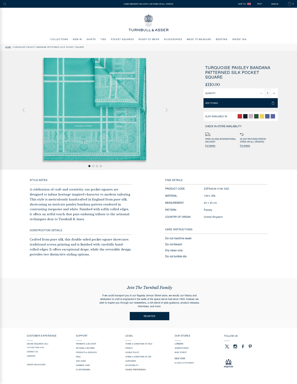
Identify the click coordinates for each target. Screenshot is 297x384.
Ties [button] (103, 39)
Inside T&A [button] (239, 39)
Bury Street (181, 352)
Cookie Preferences (135, 369)
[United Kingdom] (249, 4)
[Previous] (23, 110)
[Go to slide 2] (93, 166)
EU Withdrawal (83, 369)
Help (259, 4)
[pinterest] (250, 346)
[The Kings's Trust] (247, 363)
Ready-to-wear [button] (149, 39)
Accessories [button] (173, 39)
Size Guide (81, 361)
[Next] (166, 110)
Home (8, 47)
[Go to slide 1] (89, 166)
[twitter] (227, 346)
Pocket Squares (122, 39)
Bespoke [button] (222, 39)
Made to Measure (199, 39)
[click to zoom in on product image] (95, 109)
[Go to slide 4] (101, 166)
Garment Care (83, 365)
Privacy (129, 348)
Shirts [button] (91, 39)
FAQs (78, 356)
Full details (210, 145)
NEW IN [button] (77, 39)
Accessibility (132, 365)
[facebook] (243, 346)
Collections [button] (59, 39)
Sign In (274, 4)
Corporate (130, 361)
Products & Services (86, 352)
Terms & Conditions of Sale (138, 344)
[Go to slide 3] (97, 166)
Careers (31, 356)
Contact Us (32, 351)
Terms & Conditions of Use (138, 356)
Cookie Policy (132, 352)
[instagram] (235, 346)
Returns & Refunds (85, 348)
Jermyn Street (182, 348)
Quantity (210, 93)
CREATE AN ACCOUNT (36, 364)
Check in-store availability (223, 126)
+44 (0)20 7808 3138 (35, 347)
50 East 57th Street (184, 363)
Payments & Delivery (86, 344)
